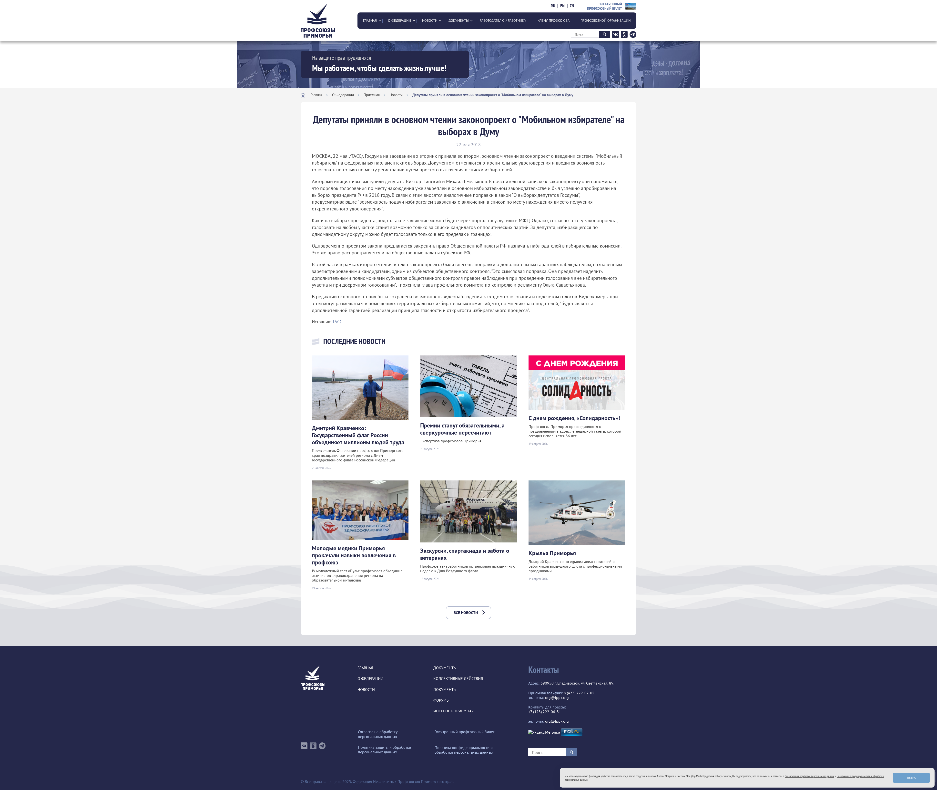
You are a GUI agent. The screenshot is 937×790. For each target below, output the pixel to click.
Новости (430, 20)
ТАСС (337, 321)
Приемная (372, 95)
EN (562, 6)
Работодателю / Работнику (503, 20)
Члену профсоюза (554, 20)
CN (572, 6)
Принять (911, 778)
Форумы (441, 700)
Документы (458, 20)
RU (553, 6)
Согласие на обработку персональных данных (377, 734)
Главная (370, 20)
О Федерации (399, 20)
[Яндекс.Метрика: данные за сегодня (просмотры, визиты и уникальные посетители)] (544, 732)
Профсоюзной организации (606, 20)
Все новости (466, 612)
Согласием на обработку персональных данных (809, 776)
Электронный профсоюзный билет (464, 731)
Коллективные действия (458, 678)
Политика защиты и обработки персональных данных (384, 749)
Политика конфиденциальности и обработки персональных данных (464, 750)
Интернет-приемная (453, 711)
